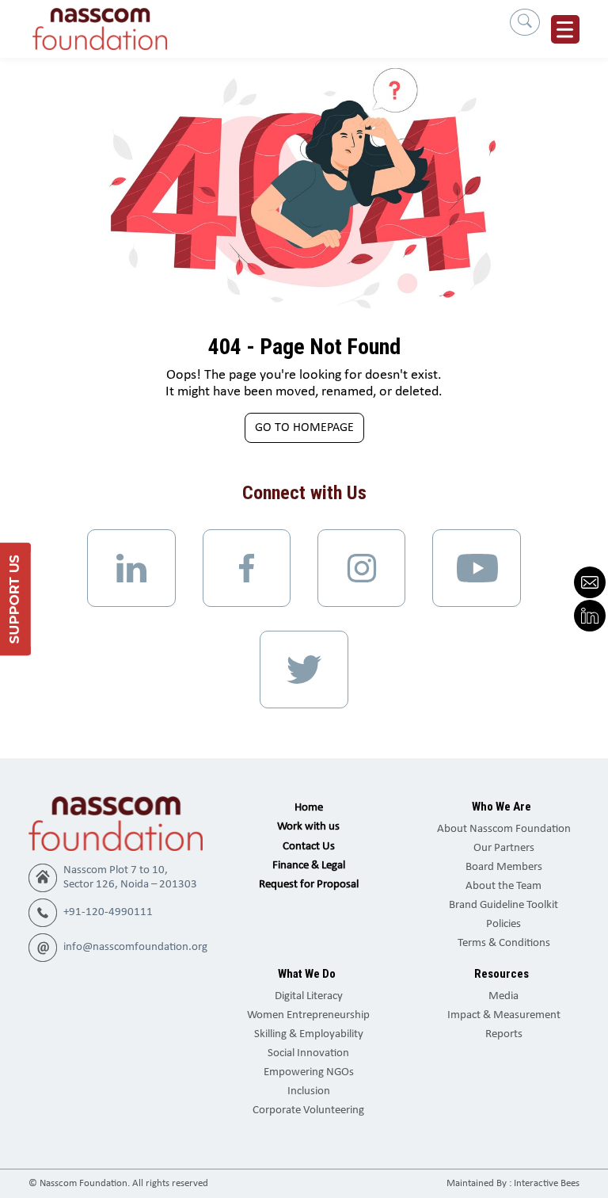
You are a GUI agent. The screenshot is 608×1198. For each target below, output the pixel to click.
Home (308, 808)
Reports (503, 1034)
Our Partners (503, 848)
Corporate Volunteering (308, 1110)
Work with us (308, 827)
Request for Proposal (309, 885)
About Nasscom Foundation (504, 829)
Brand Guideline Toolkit (503, 905)
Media (503, 996)
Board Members (504, 867)
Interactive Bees (547, 1183)
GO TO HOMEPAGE (304, 428)
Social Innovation (308, 1053)
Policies (503, 924)
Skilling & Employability (308, 1034)
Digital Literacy (309, 996)
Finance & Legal (308, 866)
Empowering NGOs (309, 1072)
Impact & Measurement (503, 1015)
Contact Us (309, 847)
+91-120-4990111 (108, 912)
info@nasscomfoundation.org (135, 947)
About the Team (504, 886)
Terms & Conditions (504, 943)
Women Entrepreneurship (308, 1015)
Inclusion (308, 1091)
